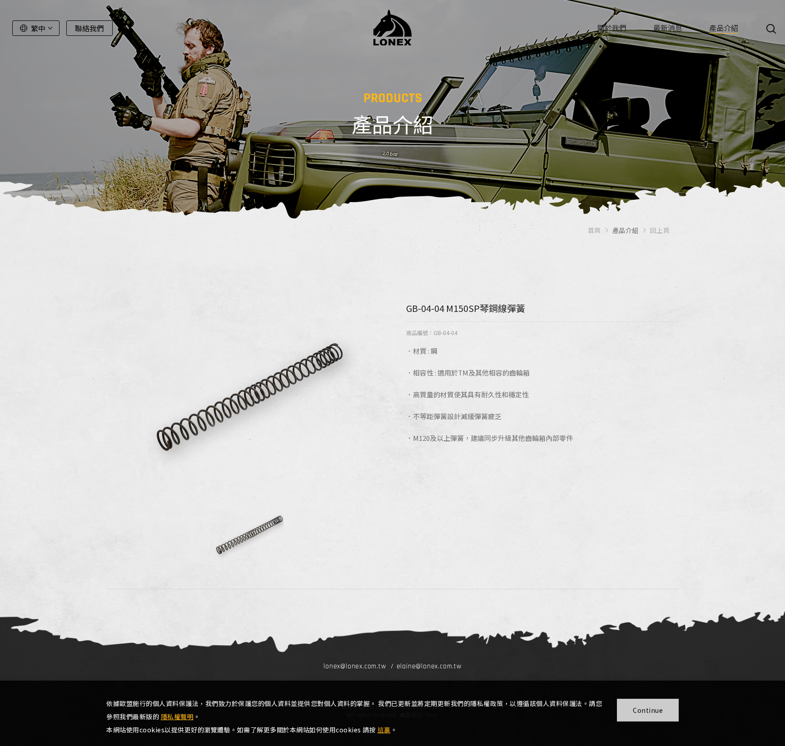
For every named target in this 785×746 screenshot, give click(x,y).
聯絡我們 (89, 28)
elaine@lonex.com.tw (429, 666)
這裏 (384, 729)
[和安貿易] (392, 27)
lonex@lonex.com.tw (354, 666)
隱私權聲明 (177, 716)
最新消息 (667, 27)
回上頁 (660, 230)
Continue (648, 710)
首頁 (594, 230)
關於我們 (611, 27)
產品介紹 (723, 27)
